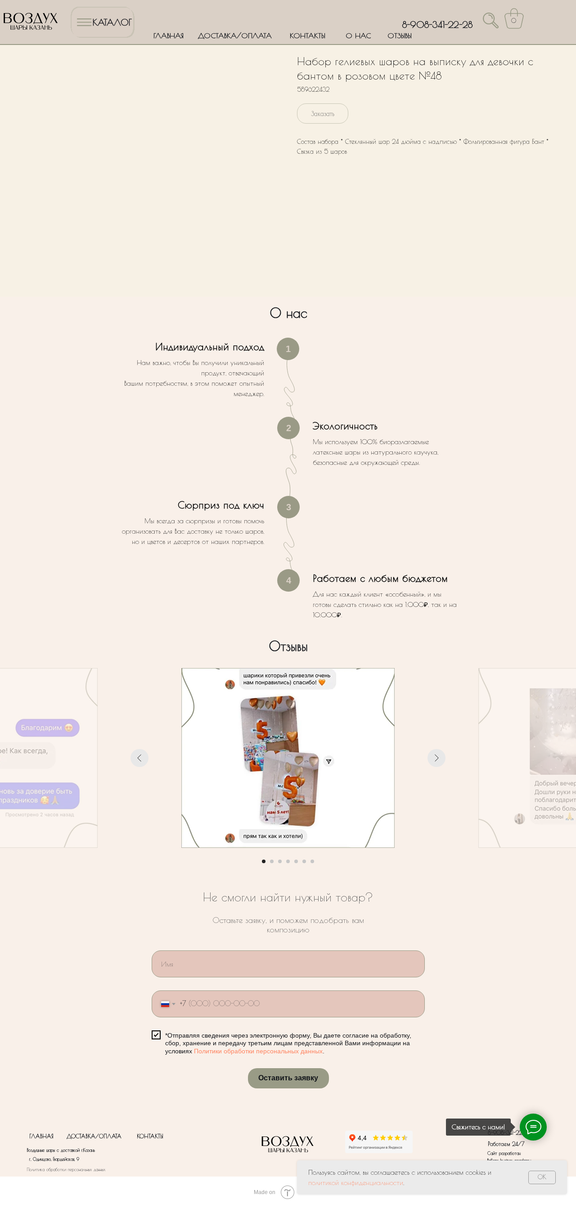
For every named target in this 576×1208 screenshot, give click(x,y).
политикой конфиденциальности (355, 1182)
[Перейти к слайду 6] (304, 861)
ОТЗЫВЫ (399, 35)
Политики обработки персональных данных (258, 1051)
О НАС (358, 35)
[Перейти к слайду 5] (296, 861)
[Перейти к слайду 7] (312, 861)
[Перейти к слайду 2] (272, 861)
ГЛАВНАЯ (168, 35)
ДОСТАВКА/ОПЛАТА (235, 35)
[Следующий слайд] (437, 758)
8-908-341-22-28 (437, 24)
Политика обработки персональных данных (66, 1169)
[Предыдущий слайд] (139, 758)
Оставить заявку (288, 1078)
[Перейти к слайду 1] (264, 861)
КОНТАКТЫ (307, 35)
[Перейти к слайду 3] (280, 861)
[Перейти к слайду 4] (288, 861)
